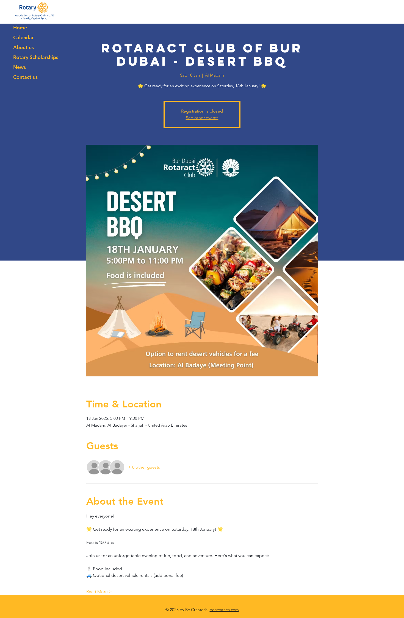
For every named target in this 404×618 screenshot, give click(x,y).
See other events (202, 117)
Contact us (25, 77)
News (19, 67)
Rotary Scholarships (35, 57)
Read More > (99, 591)
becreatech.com (224, 609)
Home (20, 27)
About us (23, 47)
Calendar (23, 37)
